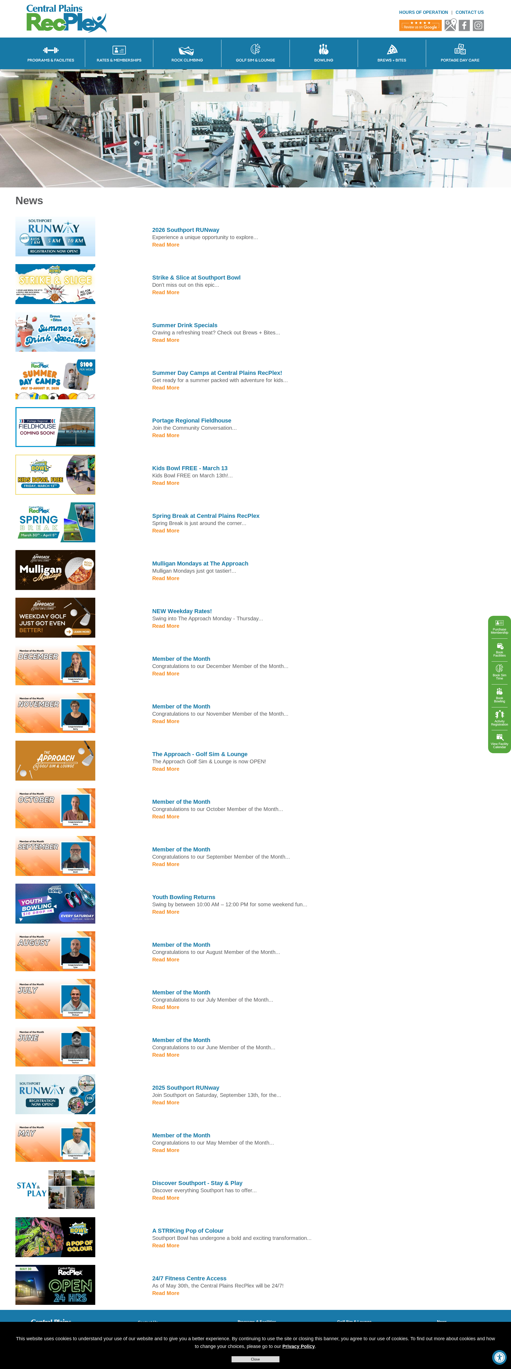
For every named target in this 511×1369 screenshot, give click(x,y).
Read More (165, 245)
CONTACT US (470, 12)
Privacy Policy (298, 1346)
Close (255, 1359)
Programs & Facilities (257, 1321)
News (442, 1321)
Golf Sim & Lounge (354, 1321)
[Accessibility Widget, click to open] (499, 1357)
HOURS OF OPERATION (423, 12)
